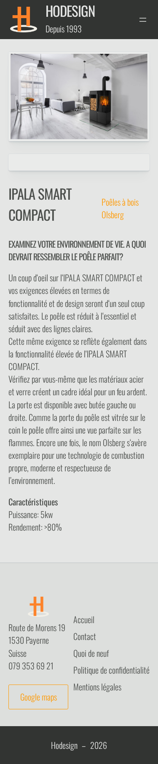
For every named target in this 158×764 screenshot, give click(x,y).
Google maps (38, 696)
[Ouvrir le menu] (143, 20)
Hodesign (70, 10)
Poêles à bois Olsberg (120, 208)
